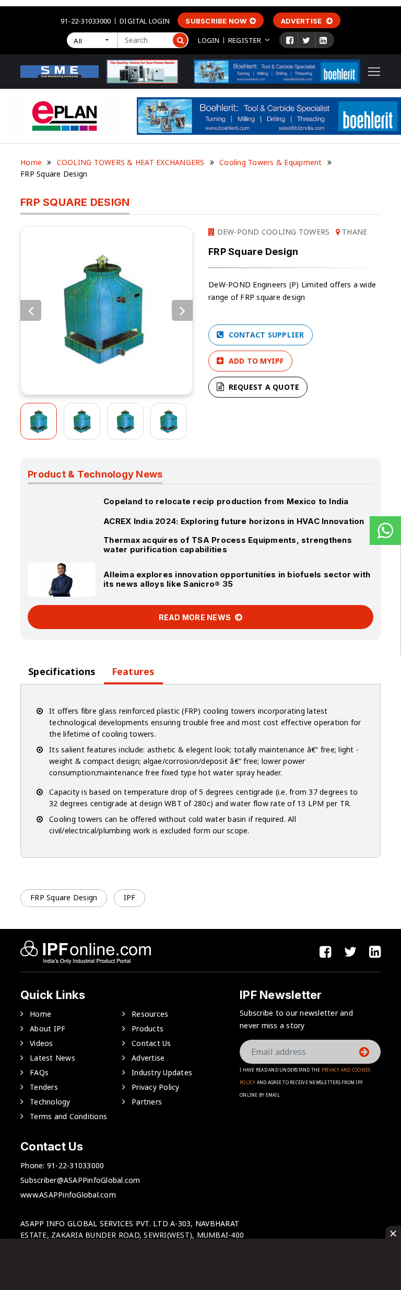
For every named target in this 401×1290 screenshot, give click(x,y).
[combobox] (92, 40)
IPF (130, 897)
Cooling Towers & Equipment (270, 162)
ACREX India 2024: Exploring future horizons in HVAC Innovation (233, 521)
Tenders (44, 1087)
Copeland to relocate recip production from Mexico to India (226, 501)
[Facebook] (289, 40)
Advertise (302, 21)
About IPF (47, 1028)
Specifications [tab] (62, 672)
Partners (147, 1102)
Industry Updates (162, 1072)
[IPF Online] (59, 71)
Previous (30, 310)
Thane (354, 232)
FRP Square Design (63, 897)
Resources (150, 1014)
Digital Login (145, 21)
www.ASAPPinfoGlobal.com (68, 1195)
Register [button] (244, 40)
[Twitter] (306, 40)
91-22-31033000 (86, 21)
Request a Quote (262, 387)
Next (182, 310)
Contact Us (151, 1043)
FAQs (39, 1072)
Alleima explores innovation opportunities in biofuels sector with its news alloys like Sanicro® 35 (236, 579)
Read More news (196, 617)
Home (31, 162)
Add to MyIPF (255, 361)
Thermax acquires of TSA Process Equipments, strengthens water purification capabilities (227, 544)
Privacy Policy (156, 1087)
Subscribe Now (215, 21)
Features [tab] (133, 672)
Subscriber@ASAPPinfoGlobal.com (80, 1180)
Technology (50, 1102)
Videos (41, 1043)
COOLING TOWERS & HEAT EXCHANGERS (131, 162)
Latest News (52, 1058)
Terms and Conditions (68, 1116)
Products (147, 1028)
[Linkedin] (323, 40)
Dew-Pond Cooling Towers (272, 232)
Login (208, 40)
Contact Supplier (265, 335)
